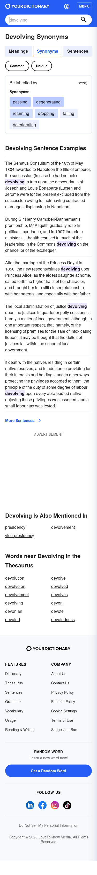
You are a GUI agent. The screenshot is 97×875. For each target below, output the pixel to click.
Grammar (13, 701)
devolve (58, 578)
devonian (13, 611)
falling (68, 113)
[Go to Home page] (27, 6)
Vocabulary (14, 710)
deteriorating (24, 125)
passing (20, 102)
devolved (59, 586)
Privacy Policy (62, 692)
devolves (59, 595)
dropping (46, 113)
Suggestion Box (64, 729)
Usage (10, 720)
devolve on (15, 586)
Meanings (18, 51)
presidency (15, 527)
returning (21, 113)
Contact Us (60, 682)
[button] (67, 6)
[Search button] (83, 19)
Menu (84, 6)
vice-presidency (19, 535)
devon (57, 603)
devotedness (63, 619)
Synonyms (47, 51)
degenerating (48, 102)
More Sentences (19, 420)
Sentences (77, 51)
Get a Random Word (48, 770)
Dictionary (13, 673)
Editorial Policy (63, 701)
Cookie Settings (64, 710)
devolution (14, 578)
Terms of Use (62, 720)
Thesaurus (14, 682)
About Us (58, 673)
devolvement (63, 527)
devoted (12, 619)
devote (57, 611)
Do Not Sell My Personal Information (48, 825)
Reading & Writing (20, 729)
